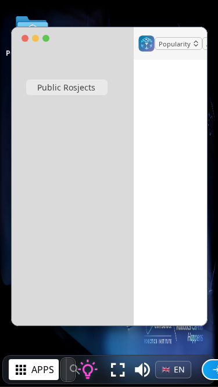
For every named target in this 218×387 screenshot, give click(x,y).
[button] (142, 369)
